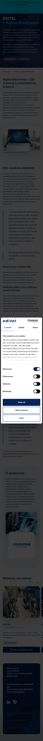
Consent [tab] (7, 327)
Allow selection (21, 410)
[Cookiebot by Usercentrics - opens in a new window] (30, 320)
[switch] (36, 376)
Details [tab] (21, 327)
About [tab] (35, 327)
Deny (21, 418)
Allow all (21, 402)
